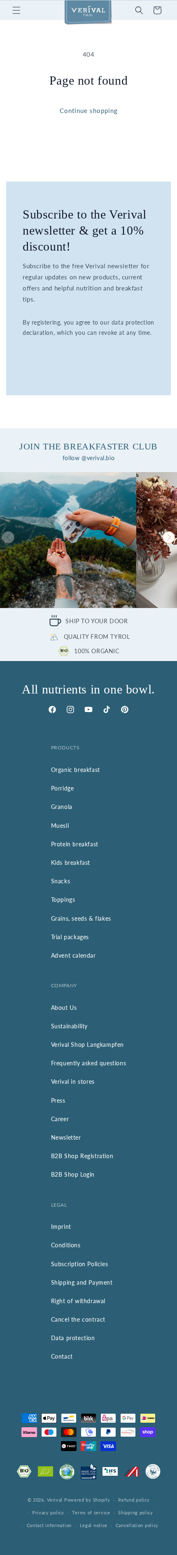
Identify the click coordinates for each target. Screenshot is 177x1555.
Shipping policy (135, 1512)
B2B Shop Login (73, 1174)
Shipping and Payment (82, 1282)
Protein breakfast (74, 844)
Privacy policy (48, 1512)
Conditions (66, 1245)
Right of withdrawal (78, 1300)
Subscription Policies (79, 1263)
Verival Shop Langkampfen (87, 1044)
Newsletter (66, 1137)
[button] (16, 10)
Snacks (60, 881)
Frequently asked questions (88, 1063)
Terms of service (91, 1512)
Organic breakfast (75, 769)
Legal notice (93, 1525)
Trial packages (70, 936)
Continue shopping (89, 110)
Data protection (73, 1337)
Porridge (62, 788)
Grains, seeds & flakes (81, 918)
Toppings (63, 899)
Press (58, 1100)
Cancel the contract (78, 1319)
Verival (55, 1499)
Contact (62, 1356)
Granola (61, 806)
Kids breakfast (70, 862)
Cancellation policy (137, 1525)
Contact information (49, 1525)
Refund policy (133, 1499)
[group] (68, 540)
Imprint (61, 1226)
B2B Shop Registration (82, 1155)
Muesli (60, 825)
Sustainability (69, 1026)
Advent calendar (73, 955)
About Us (64, 1007)
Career (60, 1118)
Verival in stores (73, 1081)
